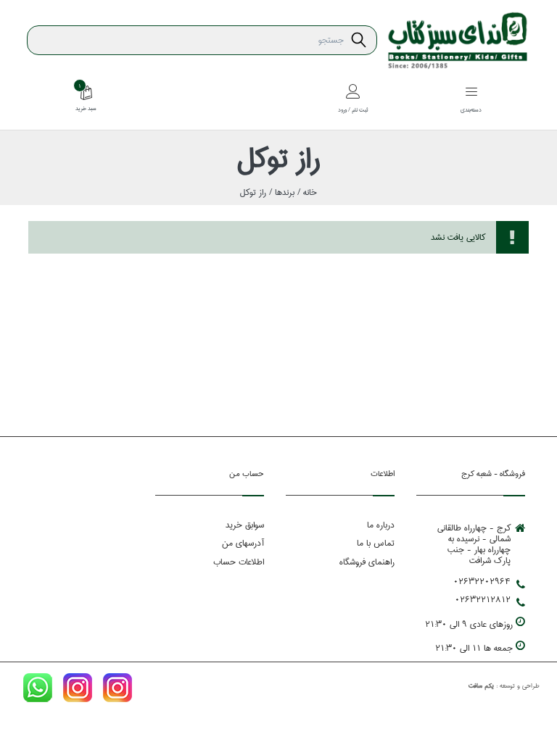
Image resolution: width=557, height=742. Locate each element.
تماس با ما (376, 543)
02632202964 (482, 582)
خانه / (305, 192)
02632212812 (483, 600)
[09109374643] (37, 690)
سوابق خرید (245, 525)
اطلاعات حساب (238, 562)
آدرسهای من (243, 543)
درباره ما (381, 525)
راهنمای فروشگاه (367, 562)
